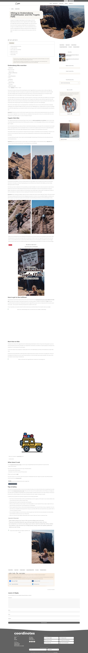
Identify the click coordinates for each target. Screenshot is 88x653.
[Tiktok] (71, 0)
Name (9, 610)
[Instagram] (70, 0)
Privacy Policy (55, 652)
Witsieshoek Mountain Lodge (15, 464)
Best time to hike (14, 51)
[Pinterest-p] (73, 0)
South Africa (19, 456)
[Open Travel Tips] (63, 3)
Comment (10, 597)
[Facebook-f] (69, 0)
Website (9, 618)
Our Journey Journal (44, 647)
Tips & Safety (13, 54)
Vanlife (15, 641)
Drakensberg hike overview (16, 46)
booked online (18, 478)
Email (9, 614)
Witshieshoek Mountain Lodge (41, 299)
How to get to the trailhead (16, 49)
